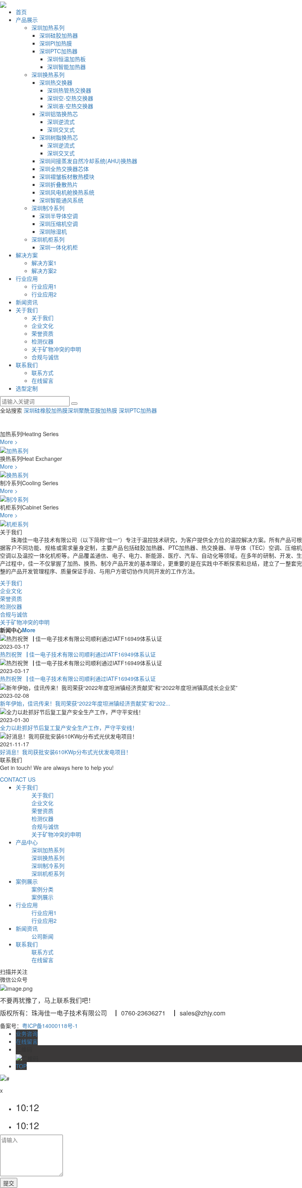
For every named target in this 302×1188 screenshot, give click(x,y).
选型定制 (27, 388)
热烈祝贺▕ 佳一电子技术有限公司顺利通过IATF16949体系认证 (78, 654)
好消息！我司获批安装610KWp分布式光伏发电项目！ (65, 752)
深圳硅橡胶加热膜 (46, 410)
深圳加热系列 (47, 27)
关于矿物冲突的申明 (56, 349)
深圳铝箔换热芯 (58, 114)
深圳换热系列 (47, 74)
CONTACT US (17, 779)
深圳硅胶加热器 (58, 35)
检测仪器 (42, 341)
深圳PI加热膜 (55, 43)
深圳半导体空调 (58, 216)
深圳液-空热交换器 (70, 106)
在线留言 (42, 380)
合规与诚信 (45, 357)
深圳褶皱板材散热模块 (66, 176)
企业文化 (42, 325)
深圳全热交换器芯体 (64, 169)
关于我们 (27, 310)
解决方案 (27, 255)
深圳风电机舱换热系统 (66, 192)
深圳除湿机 (53, 231)
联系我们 (27, 365)
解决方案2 (44, 271)
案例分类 (42, 889)
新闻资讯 (27, 302)
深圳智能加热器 (66, 67)
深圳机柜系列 (47, 239)
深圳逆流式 (61, 122)
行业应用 (27, 278)
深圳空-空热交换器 (70, 98)
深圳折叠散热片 (58, 184)
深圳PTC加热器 (58, 51)
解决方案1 (44, 263)
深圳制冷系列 (47, 208)
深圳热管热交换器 (69, 90)
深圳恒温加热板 (66, 59)
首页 (21, 12)
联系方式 (42, 373)
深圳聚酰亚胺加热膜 (93, 410)
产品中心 (27, 842)
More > (9, 442)
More (28, 630)
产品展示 (27, 20)
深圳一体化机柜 (58, 247)
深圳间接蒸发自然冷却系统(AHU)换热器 (88, 161)
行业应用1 (44, 286)
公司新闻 (42, 936)
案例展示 (27, 881)
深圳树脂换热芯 (58, 137)
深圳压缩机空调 (58, 223)
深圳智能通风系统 (61, 200)
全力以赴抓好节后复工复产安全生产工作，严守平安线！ (69, 727)
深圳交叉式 (61, 129)
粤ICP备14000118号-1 (50, 1026)
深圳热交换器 (55, 82)
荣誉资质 (42, 333)
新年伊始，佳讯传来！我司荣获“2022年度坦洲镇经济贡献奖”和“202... (85, 703)
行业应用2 (44, 294)
